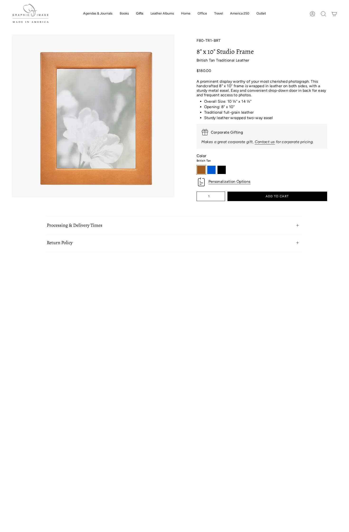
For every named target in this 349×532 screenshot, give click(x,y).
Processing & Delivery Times (74, 225)
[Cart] (334, 14)
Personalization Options (229, 181)
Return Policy (60, 242)
